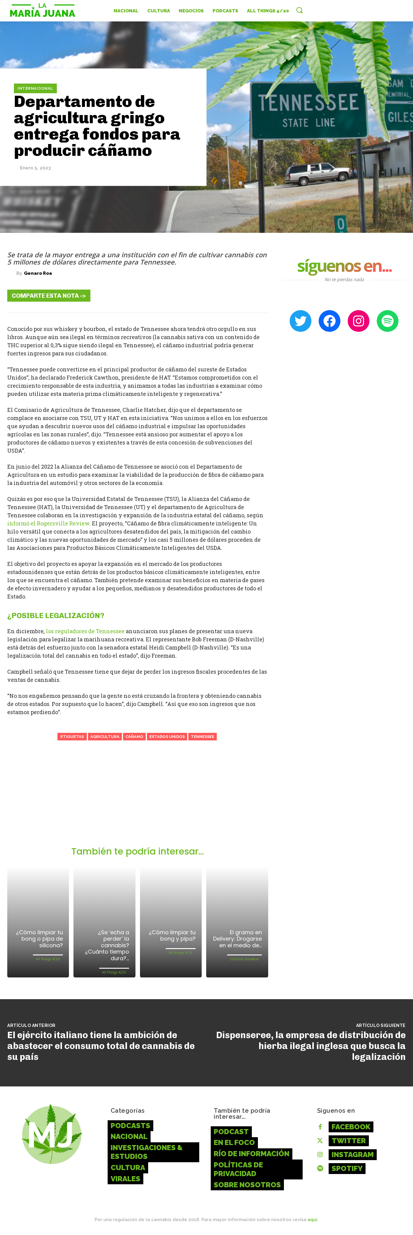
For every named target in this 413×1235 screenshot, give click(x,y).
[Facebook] (186, 295)
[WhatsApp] (240, 295)
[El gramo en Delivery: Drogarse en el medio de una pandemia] (237, 921)
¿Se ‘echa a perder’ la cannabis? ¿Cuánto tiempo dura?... (107, 945)
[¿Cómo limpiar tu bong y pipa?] (171, 921)
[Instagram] (320, 1155)
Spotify (347, 1168)
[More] (258, 295)
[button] (299, 10)
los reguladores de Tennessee (85, 631)
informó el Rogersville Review (48, 523)
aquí (312, 1219)
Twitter (349, 1140)
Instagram (353, 1154)
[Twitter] (204, 295)
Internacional (35, 88)
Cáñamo (134, 736)
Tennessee (202, 736)
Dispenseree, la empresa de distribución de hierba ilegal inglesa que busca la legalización (311, 1046)
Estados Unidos (167, 736)
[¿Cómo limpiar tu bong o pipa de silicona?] (38, 921)
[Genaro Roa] (11, 274)
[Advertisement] (137, 801)
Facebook (351, 1126)
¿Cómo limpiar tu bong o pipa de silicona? (39, 939)
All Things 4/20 (48, 959)
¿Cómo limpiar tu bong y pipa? (172, 936)
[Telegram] (222, 295)
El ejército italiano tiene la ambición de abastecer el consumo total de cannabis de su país (101, 1046)
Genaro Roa (38, 273)
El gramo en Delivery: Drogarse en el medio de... (237, 939)
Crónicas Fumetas (244, 959)
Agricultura (104, 736)
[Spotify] (320, 1168)
